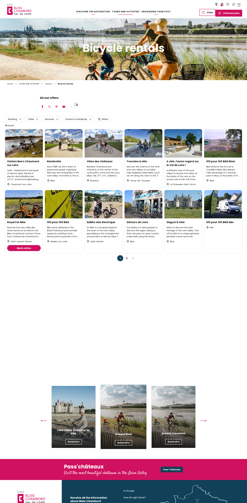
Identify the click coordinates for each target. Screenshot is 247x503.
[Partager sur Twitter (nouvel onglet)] (49, 107)
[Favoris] (228, 4)
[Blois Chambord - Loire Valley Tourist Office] (19, 9)
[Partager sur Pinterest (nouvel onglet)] (56, 107)
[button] (233, 4)
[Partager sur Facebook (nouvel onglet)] (42, 107)
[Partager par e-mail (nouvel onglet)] (63, 107)
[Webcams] (216, 4)
